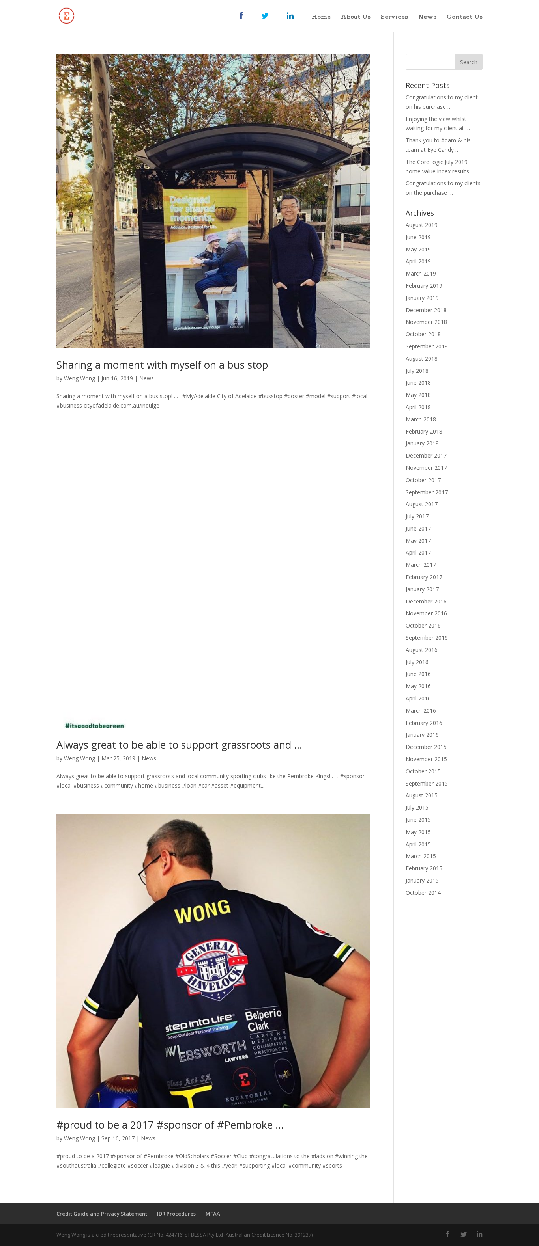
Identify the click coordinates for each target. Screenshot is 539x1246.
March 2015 (421, 856)
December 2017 (426, 455)
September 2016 (427, 637)
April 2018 (418, 407)
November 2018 (426, 322)
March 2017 (421, 564)
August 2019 (422, 225)
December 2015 (426, 747)
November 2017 (426, 467)
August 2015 (422, 795)
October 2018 (423, 334)
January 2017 (422, 589)
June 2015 (418, 819)
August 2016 (422, 650)
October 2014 (423, 892)
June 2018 (418, 382)
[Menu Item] (245, 22)
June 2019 (418, 237)
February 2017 (424, 577)
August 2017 (422, 504)
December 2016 (426, 601)
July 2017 (417, 516)
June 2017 (418, 528)
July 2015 (417, 807)
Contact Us (465, 17)
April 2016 (418, 698)
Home (321, 17)
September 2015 (427, 783)
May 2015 (418, 832)
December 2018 (426, 310)
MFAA (213, 1213)
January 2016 (422, 734)
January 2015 (422, 880)
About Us (356, 17)
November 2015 (426, 759)
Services (394, 17)
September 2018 (427, 346)
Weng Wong (79, 378)
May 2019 (418, 249)
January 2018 (422, 443)
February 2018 (424, 431)
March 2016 (421, 710)
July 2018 (417, 370)
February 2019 (424, 285)
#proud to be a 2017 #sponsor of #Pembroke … (170, 1124)
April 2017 (418, 552)
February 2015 (424, 868)
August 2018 (422, 358)
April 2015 (418, 844)
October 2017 (423, 480)
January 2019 (422, 298)
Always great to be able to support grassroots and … (179, 745)
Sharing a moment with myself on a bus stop (162, 365)
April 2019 (418, 261)
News (427, 17)
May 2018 (418, 395)
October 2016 (423, 625)
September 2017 (427, 492)
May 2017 (418, 540)
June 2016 (418, 674)
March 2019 (421, 273)
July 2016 (417, 662)
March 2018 (421, 419)
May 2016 (418, 686)
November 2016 (426, 613)
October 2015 (423, 771)
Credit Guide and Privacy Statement (101, 1213)
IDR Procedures (176, 1213)
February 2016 (424, 722)
